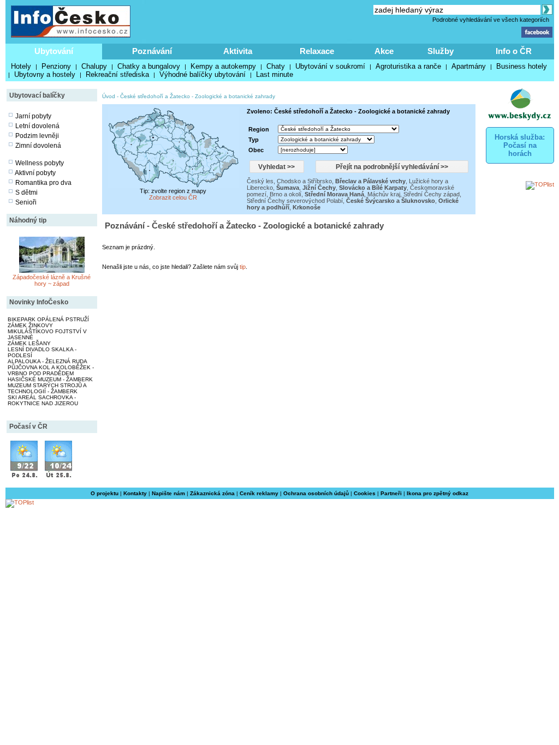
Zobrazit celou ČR (173, 197)
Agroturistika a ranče (408, 66)
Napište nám (168, 493)
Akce (384, 51)
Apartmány (468, 66)
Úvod (108, 96)
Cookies (365, 493)
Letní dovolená (37, 126)
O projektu (104, 493)
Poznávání (152, 51)
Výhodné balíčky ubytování (202, 74)
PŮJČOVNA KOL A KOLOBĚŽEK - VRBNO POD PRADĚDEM (51, 370)
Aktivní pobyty (35, 173)
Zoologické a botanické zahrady (235, 96)
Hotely (21, 66)
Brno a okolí (285, 194)
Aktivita (237, 51)
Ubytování (53, 51)
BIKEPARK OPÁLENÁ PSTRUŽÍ (48, 319)
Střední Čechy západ (431, 194)
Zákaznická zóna (212, 493)
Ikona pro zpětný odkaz (437, 493)
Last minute (274, 74)
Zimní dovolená (38, 145)
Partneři (391, 493)
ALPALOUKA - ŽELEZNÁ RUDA (47, 361)
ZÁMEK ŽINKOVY (30, 325)
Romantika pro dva (43, 183)
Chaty (275, 66)
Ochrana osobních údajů (316, 493)
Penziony (56, 66)
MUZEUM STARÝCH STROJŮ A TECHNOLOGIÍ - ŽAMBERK (47, 388)
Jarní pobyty (33, 116)
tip (243, 266)
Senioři (26, 202)
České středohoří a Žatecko (155, 96)
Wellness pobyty (39, 163)
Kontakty (135, 493)
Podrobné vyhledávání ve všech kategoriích (490, 19)
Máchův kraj (383, 194)
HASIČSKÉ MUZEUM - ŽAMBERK (50, 379)
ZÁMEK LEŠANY (29, 343)
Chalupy (94, 66)
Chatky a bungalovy (148, 66)
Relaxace (317, 51)
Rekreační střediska (117, 74)
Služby (440, 51)
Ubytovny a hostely (44, 74)
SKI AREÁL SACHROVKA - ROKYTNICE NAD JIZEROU (43, 400)
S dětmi (26, 192)
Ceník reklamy (259, 493)
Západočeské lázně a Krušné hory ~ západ (52, 280)
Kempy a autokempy (223, 66)
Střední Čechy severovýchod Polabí (295, 200)
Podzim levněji (37, 136)
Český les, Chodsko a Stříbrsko (289, 181)
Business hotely (521, 66)
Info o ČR (514, 51)
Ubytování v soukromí (330, 66)
